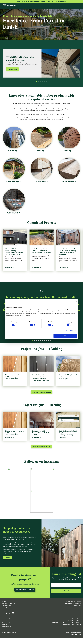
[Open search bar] (78, 6)
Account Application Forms (73, 610)
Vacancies (78, 608)
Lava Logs (56, 6)
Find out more (12, 69)
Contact (7, 558)
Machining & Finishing (8, 603)
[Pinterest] (7, 613)
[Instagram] (10, 613)
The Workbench (47, 6)
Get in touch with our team (25, 590)
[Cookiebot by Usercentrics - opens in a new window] (70, 301)
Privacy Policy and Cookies (73, 601)
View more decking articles (41, 446)
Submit (66, 591)
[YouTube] (13, 613)
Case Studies (6, 608)
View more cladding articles (41, 392)
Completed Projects (34, 6)
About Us (4, 601)
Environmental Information (73, 603)
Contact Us (73, 6)
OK (65, 335)
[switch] (32, 325)
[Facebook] (4, 613)
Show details (70, 330)
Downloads (77, 605)
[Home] (9, 6)
